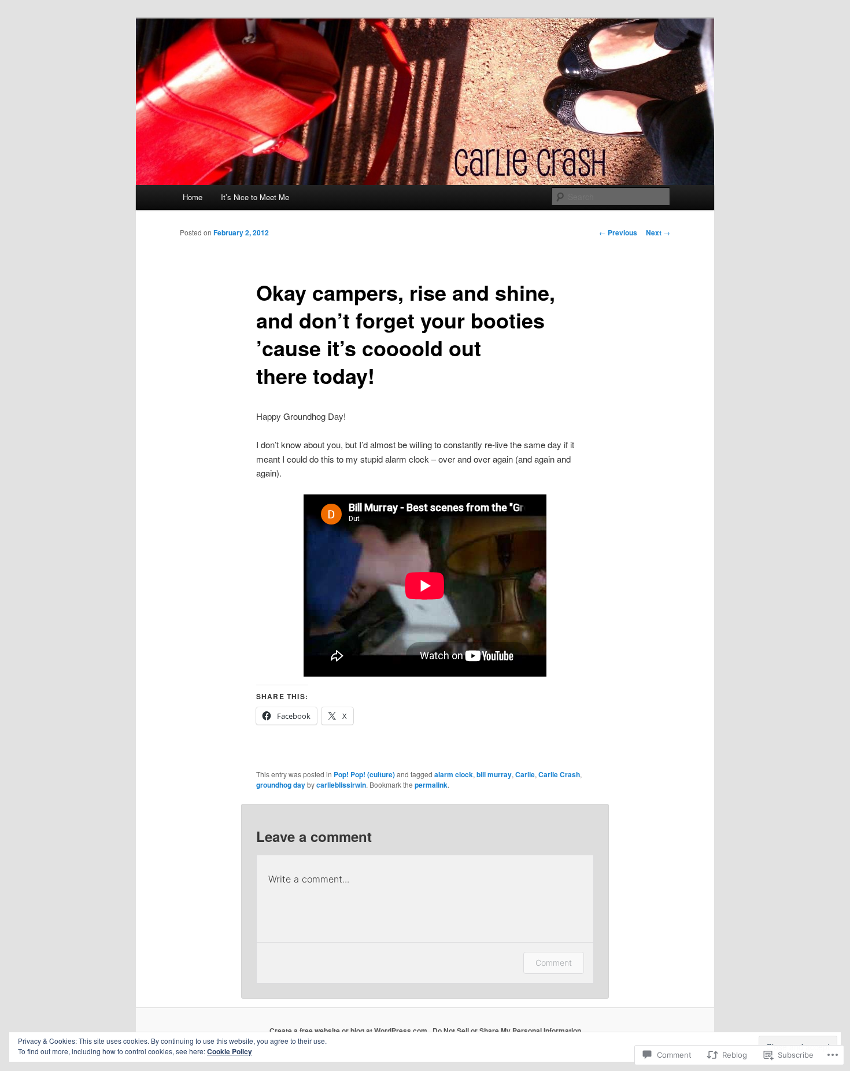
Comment (553, 962)
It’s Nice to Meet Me (255, 196)
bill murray (494, 774)
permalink (431, 785)
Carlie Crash (559, 774)
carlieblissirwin (341, 785)
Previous (618, 232)
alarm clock (453, 774)
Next (658, 232)
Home (192, 196)
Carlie (525, 774)
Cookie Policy (229, 1051)
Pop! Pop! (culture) (364, 774)
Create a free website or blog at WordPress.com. (349, 1030)
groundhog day (280, 785)
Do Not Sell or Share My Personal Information (507, 1030)
